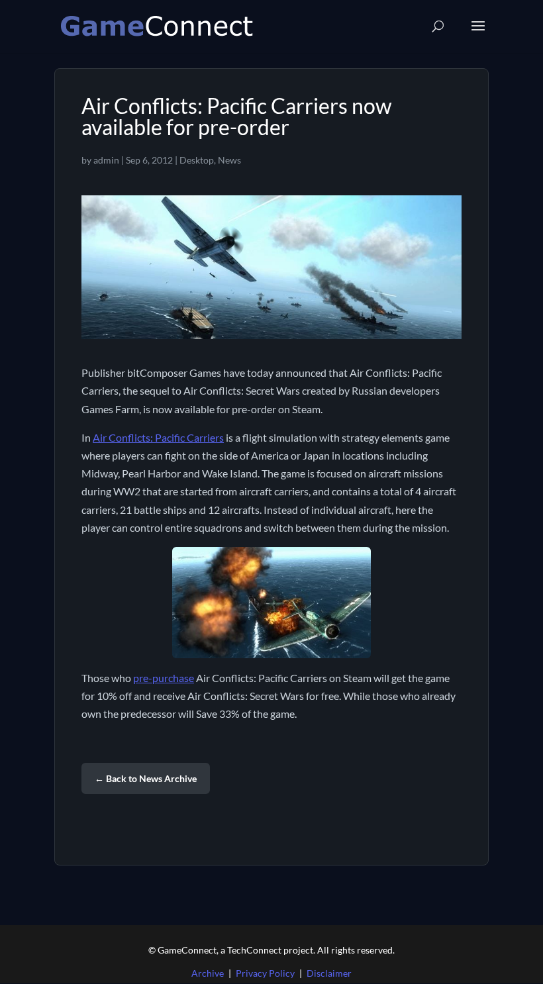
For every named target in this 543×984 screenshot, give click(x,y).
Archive (207, 973)
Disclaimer (329, 973)
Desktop (196, 160)
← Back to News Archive (146, 778)
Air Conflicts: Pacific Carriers (158, 437)
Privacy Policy (265, 973)
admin (106, 160)
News (229, 160)
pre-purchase (163, 677)
